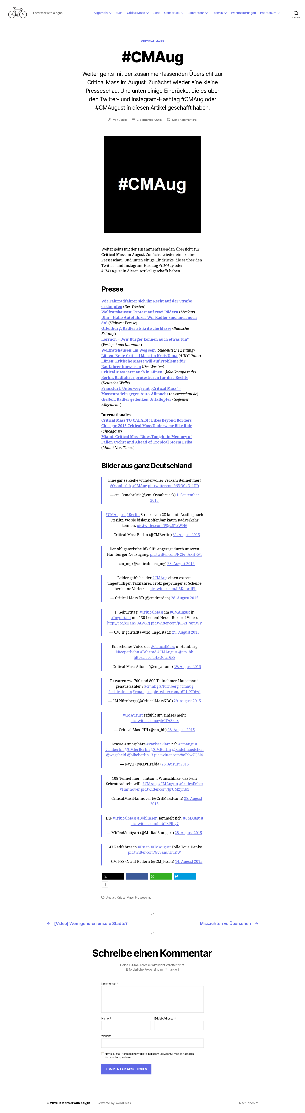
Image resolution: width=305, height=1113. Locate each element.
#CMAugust (116, 514)
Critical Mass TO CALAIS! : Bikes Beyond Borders (146, 420)
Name (106, 1018)
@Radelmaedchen (188, 749)
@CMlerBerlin (137, 749)
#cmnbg (151, 686)
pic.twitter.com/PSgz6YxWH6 (162, 525)
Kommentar (109, 983)
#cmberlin (114, 749)
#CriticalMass (151, 612)
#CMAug (139, 486)
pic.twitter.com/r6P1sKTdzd (176, 692)
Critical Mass (136, 13)
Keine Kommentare (184, 119)
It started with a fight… (76, 1103)
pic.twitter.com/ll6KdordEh (172, 589)
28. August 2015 (181, 563)
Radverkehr (195, 13)
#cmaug (186, 686)
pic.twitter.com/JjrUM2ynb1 (165, 789)
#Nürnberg (169, 686)
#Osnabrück (120, 486)
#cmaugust (142, 692)
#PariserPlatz (158, 744)
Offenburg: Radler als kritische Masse (136, 328)
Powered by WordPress (114, 1103)
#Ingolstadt (121, 617)
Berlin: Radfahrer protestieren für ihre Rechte (144, 377)
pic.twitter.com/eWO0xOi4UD (173, 486)
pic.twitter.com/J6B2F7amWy (176, 623)
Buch (119, 13)
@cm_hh (185, 652)
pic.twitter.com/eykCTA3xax (154, 720)
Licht (156, 13)
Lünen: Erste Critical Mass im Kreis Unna (139, 356)
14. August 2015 (188, 861)
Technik (217, 13)
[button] (113, 876)
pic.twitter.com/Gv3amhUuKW (154, 852)
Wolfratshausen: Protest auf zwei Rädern (139, 312)
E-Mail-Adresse (165, 1018)
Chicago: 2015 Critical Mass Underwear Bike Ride (146, 426)
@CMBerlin (161, 749)
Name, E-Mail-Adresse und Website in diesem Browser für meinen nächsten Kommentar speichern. (149, 1055)
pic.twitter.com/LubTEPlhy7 (154, 823)
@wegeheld (116, 755)
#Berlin (133, 514)
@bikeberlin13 (140, 755)
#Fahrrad (148, 652)
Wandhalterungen (243, 13)
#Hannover (130, 789)
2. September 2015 (149, 119)
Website (106, 1036)
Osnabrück (172, 13)
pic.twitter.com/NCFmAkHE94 (176, 554)
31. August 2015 (186, 535)
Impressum (268, 13)
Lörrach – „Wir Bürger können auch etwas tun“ (145, 339)
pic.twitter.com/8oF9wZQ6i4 (178, 755)
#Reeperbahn (127, 652)
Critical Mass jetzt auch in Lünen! (132, 372)
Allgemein (101, 13)
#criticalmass (120, 692)
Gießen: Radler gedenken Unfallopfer (136, 399)
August (110, 897)
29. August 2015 (185, 632)
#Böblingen (147, 818)
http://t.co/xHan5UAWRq (128, 623)
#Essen (144, 847)
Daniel (123, 119)
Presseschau (143, 897)
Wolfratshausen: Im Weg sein (128, 350)
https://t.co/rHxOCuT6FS (154, 657)
